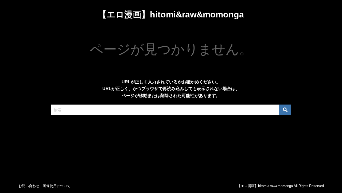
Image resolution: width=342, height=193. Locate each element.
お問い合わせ (28, 186)
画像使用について (57, 186)
